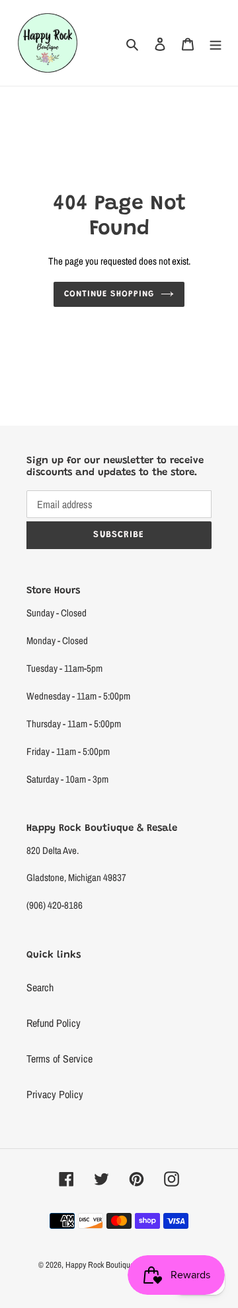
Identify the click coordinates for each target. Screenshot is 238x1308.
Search (40, 987)
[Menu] (215, 42)
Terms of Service (59, 1058)
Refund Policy (53, 1023)
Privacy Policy (54, 1094)
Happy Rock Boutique (99, 1264)
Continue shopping (109, 294)
